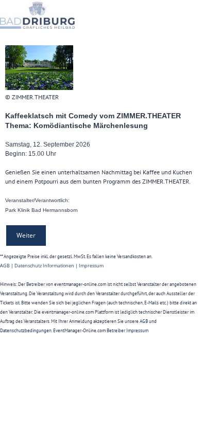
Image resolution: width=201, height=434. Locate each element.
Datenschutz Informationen (44, 265)
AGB (5, 265)
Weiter (26, 235)
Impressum (91, 265)
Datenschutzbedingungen (26, 330)
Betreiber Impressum (127, 330)
